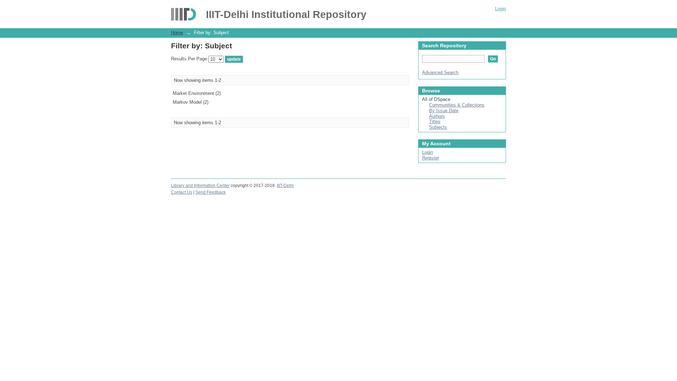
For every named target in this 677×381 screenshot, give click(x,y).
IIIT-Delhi (285, 185)
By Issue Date (443, 110)
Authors (437, 116)
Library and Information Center (200, 185)
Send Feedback (210, 192)
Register (430, 158)
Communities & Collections (456, 105)
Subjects (438, 127)
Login (500, 8)
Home (177, 32)
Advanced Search (440, 72)
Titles (434, 121)
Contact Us (181, 192)
